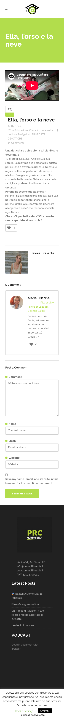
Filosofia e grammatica (25, 604)
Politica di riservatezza (32, 714)
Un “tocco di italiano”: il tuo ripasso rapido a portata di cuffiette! (28, 614)
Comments (18, 142)
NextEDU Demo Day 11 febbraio (27, 595)
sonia (18, 126)
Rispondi (46, 302)
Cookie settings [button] (24, 711)
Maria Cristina (39, 298)
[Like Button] (9, 228)
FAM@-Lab (24, 134)
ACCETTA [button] (45, 711)
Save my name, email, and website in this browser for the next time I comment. (31, 481)
